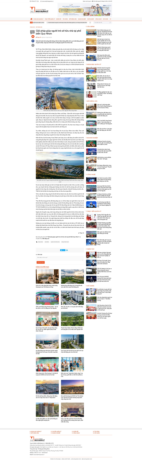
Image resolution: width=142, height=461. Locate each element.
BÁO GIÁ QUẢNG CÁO (87, 459)
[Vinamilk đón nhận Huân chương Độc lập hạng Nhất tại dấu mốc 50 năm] (91, 151)
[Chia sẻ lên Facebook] (32, 40)
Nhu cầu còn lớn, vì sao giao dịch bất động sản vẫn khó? (72, 307)
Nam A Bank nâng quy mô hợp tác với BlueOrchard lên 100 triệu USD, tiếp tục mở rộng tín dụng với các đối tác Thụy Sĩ (104, 33)
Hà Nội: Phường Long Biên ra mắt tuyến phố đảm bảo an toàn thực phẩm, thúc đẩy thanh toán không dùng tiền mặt (104, 226)
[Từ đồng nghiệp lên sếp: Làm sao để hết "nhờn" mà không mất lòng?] (91, 94)
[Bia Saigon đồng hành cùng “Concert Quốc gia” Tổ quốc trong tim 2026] (91, 168)
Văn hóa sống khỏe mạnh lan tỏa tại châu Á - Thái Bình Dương (104, 299)
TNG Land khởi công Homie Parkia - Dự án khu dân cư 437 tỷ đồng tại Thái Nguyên (47, 307)
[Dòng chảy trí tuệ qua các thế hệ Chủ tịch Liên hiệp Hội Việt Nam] (91, 86)
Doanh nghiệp (92, 138)
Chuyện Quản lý (56, 431)
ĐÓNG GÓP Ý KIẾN (66, 459)
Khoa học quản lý (94, 64)
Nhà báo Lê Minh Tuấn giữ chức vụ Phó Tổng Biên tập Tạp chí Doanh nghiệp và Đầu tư (104, 255)
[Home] (32, 36)
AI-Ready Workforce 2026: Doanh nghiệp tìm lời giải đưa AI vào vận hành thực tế (104, 196)
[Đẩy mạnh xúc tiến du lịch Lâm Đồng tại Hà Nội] (91, 234)
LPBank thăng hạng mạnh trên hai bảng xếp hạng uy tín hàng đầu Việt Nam (104, 49)
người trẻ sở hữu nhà (55, 241)
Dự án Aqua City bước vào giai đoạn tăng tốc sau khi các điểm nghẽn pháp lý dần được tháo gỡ (46, 329)
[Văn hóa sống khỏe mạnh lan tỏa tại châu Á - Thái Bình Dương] (91, 299)
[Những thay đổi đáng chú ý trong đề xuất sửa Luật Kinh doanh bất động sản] (91, 115)
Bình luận (32, 32)
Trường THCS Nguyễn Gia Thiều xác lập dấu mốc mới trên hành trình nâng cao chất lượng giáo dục (104, 217)
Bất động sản (92, 101)
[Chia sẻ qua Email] (32, 45)
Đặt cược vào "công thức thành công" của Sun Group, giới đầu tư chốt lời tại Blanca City (72, 375)
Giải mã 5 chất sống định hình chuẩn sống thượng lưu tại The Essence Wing (46, 286)
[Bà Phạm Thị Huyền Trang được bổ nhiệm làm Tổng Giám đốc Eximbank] (91, 263)
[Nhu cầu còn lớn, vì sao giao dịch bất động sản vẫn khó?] (91, 131)
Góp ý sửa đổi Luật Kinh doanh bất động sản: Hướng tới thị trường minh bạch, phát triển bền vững (72, 420)
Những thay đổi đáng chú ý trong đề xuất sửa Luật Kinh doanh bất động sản (71, 286)
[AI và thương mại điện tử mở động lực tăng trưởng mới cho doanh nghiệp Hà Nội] (91, 204)
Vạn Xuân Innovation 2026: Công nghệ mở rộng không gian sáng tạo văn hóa (104, 179)
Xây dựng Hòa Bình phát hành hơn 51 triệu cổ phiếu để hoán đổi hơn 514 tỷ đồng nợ (104, 57)
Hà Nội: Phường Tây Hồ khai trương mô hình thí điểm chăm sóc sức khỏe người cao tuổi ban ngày (104, 316)
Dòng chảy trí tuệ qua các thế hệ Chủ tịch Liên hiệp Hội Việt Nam (104, 85)
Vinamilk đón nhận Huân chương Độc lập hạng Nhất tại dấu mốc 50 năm (89, 22)
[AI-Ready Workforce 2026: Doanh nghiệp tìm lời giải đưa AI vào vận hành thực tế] (91, 196)
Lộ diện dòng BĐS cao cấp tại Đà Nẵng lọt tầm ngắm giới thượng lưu (46, 419)
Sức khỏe (90, 286)
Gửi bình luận (41, 262)
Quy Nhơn (47, 241)
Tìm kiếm (110, 22)
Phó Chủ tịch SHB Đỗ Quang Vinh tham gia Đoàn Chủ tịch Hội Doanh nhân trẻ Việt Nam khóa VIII (104, 279)
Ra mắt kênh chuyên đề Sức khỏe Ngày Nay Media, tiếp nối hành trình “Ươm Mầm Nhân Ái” (104, 291)
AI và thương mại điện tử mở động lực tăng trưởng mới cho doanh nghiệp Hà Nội (104, 204)
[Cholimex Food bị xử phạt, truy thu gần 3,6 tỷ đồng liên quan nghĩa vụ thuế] (91, 143)
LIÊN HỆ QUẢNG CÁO (76, 459)
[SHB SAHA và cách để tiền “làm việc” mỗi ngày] (91, 160)
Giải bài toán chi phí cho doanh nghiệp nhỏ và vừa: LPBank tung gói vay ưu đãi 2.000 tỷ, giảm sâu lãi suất (104, 41)
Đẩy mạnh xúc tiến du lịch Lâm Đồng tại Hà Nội (104, 232)
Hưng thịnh (40, 241)
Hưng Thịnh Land (65, 241)
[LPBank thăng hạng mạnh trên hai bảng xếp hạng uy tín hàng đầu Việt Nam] (91, 49)
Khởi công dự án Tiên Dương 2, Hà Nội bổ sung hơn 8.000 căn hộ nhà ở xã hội (47, 374)
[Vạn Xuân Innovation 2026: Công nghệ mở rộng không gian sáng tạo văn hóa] (91, 180)
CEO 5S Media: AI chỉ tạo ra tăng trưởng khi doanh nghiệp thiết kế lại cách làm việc (104, 271)
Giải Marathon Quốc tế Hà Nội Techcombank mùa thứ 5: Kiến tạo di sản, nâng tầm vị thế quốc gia (104, 308)
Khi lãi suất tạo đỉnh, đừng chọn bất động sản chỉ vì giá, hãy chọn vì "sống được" (46, 396)
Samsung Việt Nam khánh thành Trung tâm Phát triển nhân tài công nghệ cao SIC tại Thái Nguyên (104, 188)
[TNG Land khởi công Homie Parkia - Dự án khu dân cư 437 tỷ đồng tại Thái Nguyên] (91, 123)
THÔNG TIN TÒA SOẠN (55, 459)
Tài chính (90, 26)
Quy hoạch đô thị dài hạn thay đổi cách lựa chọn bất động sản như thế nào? (72, 351)
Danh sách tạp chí (87, 1)
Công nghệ (91, 174)
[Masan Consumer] (85, 10)
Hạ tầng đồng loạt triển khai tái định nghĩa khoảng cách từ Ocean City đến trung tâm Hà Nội (47, 352)
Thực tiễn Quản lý (94, 211)
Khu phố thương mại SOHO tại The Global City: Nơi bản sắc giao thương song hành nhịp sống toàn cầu (72, 397)
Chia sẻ (63, 250)
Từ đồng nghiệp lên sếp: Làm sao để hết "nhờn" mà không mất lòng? (104, 93)
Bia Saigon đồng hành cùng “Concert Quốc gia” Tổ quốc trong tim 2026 (104, 167)
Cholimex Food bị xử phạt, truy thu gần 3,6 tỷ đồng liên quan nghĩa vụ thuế (104, 143)
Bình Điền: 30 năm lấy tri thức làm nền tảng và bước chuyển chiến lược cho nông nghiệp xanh (104, 78)
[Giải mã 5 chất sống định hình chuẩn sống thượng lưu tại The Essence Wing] (91, 107)
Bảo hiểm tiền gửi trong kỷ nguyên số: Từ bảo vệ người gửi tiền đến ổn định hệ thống (104, 242)
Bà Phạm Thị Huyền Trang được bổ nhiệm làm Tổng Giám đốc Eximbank (104, 262)
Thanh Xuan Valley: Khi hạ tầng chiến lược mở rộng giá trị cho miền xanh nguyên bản (72, 328)
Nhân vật (90, 249)
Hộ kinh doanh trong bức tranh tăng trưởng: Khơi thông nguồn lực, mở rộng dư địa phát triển (51, 22)
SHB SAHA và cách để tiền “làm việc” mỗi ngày (104, 158)
